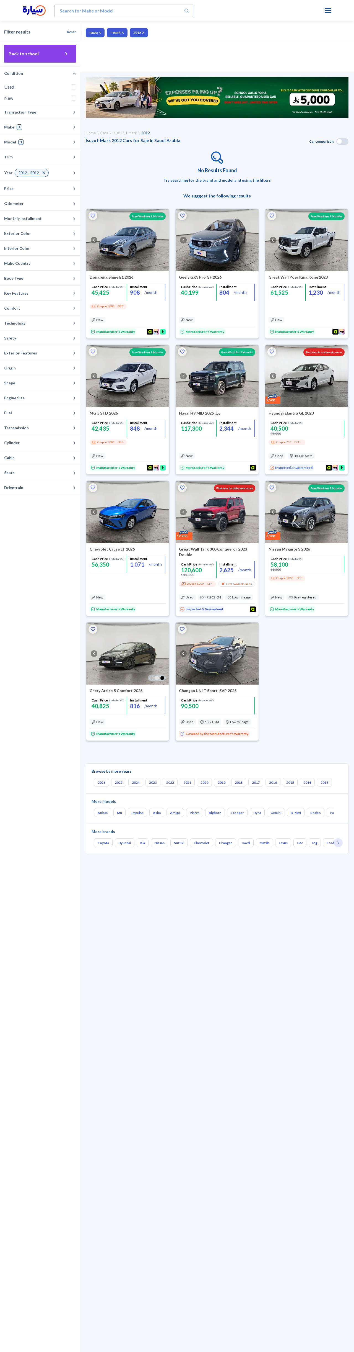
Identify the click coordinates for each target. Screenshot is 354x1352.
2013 (324, 782)
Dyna (257, 813)
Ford (330, 843)
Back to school (24, 53)
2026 (101, 782)
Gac (300, 843)
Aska (157, 813)
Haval (246, 843)
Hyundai (124, 843)
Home (91, 132)
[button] (92, 215)
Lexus (283, 843)
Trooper (237, 813)
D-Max (296, 813)
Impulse (137, 813)
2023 (153, 782)
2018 (239, 782)
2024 (136, 782)
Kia (142, 843)
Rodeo (315, 813)
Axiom (103, 813)
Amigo (175, 813)
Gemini (275, 813)
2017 (256, 782)
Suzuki (179, 843)
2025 (119, 782)
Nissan (159, 843)
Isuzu (93, 32)
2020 (204, 782)
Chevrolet (201, 843)
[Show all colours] (157, 678)
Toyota (103, 843)
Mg (314, 843)
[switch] (342, 141)
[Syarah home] (34, 10)
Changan (225, 843)
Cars (104, 132)
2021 (187, 782)
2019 (221, 782)
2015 (290, 782)
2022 (170, 782)
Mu (119, 813)
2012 (137, 32)
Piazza (194, 813)
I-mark (115, 32)
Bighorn (215, 813)
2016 (273, 782)
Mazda (264, 843)
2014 (307, 782)
